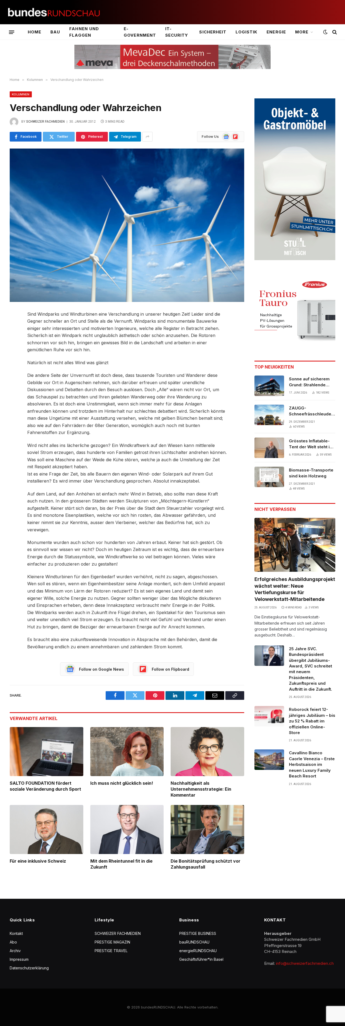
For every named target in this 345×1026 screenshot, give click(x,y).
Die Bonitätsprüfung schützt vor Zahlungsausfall (205, 864)
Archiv (15, 950)
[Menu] (11, 32)
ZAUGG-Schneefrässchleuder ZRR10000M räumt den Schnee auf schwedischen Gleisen (312, 411)
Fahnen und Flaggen (84, 32)
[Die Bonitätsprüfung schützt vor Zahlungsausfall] (207, 829)
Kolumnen (21, 94)
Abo (13, 942)
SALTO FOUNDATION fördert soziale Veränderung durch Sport (45, 786)
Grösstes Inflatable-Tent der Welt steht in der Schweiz (310, 444)
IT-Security (176, 32)
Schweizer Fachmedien (45, 121)
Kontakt (16, 933)
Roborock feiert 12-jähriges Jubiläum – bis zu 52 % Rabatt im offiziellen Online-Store (312, 721)
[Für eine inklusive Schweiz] (46, 829)
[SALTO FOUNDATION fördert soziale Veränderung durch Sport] (46, 751)
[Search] (334, 32)
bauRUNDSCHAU (194, 942)
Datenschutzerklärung (29, 968)
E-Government (140, 32)
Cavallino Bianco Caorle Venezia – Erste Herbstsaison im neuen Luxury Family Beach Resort (312, 764)
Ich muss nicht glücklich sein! (121, 783)
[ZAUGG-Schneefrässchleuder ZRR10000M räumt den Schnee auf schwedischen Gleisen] (269, 415)
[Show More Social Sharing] (147, 137)
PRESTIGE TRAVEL (111, 950)
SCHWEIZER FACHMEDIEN (118, 933)
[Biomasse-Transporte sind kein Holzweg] (269, 477)
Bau (55, 32)
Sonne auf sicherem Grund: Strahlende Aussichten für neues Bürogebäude (310, 382)
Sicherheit (212, 32)
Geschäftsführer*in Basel (201, 959)
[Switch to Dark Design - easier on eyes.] (325, 32)
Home (34, 32)
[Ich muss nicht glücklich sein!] (127, 751)
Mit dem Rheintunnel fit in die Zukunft (121, 864)
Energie (276, 32)
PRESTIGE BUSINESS (197, 933)
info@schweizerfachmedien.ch (305, 963)
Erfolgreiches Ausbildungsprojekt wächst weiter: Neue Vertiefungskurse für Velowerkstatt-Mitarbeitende (294, 589)
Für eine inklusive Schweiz (38, 861)
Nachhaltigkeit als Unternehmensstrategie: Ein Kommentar (201, 789)
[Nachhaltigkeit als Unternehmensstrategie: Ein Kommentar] (207, 751)
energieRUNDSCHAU (198, 950)
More (301, 32)
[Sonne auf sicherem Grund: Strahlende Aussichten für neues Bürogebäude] (269, 386)
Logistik (246, 32)
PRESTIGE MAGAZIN (112, 942)
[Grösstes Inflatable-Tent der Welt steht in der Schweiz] (269, 448)
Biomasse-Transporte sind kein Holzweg (311, 472)
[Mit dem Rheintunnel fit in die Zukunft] (127, 829)
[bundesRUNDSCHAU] (54, 12)
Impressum (19, 959)
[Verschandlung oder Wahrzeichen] (127, 225)
